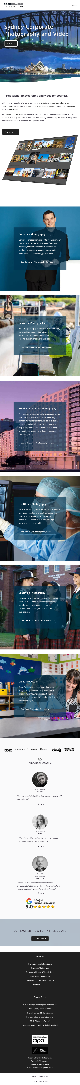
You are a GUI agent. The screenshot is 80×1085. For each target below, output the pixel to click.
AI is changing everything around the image (40, 1005)
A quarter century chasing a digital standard (40, 1025)
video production (68, 106)
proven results (12, 109)
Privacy (34, 1076)
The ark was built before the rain (40, 1013)
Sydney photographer (14, 114)
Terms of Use (43, 1076)
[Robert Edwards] (13, 5)
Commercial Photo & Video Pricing (40, 972)
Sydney (34, 1061)
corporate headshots (36, 246)
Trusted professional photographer (40, 1017)
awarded (42, 103)
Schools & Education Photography (40, 980)
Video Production (40, 984)
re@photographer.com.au (42, 1067)
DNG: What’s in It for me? (40, 1021)
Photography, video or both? (40, 1009)
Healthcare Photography (40, 976)
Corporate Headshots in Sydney (40, 964)
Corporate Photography (40, 968)
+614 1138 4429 (43, 1064)
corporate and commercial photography (42, 106)
